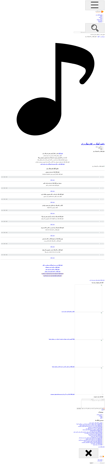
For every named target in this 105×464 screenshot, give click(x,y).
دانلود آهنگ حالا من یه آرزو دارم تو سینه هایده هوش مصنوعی (90, 426)
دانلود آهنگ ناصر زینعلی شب (96, 443)
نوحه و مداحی (99, 19)
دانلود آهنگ (61, 153)
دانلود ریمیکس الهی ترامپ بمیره (95, 422)
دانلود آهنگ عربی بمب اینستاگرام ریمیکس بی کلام (52, 265)
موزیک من (102, 36)
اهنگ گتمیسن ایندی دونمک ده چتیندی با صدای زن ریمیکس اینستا (89, 423)
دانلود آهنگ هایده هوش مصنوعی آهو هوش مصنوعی (92, 442)
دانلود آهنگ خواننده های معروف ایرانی (97, 280)
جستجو (91, 462)
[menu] (95, 5)
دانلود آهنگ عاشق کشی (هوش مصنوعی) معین (93, 441)
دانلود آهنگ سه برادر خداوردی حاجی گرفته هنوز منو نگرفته (90, 440)
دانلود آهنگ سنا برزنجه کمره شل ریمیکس (94, 438)
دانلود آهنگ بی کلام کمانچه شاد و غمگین (52, 271)
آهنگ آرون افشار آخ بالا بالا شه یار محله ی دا (93, 433)
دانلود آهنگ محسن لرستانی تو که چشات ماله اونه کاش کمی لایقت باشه (88, 431)
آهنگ (101, 16)
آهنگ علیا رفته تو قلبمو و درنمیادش (95, 427)
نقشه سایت (99, 460)
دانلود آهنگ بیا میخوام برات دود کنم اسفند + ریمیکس (52, 273)
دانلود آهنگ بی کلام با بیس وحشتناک (52, 267)
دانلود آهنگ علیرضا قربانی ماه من (95, 435)
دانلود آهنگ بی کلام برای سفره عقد (52, 269)
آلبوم (101, 18)
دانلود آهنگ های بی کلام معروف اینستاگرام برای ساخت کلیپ (52, 164)
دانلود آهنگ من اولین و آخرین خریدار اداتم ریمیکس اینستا (91, 425)
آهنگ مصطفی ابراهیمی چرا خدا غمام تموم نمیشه (92, 429)
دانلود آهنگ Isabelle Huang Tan (96, 430)
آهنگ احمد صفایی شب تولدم (96, 436)
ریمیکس (100, 17)
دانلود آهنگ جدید (99, 14)
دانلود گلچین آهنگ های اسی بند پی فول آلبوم (52, 275)
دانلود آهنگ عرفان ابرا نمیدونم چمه (95, 434)
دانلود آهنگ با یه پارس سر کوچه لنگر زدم (94, 428)
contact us (100, 21)
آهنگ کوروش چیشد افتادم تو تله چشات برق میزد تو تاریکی (90, 437)
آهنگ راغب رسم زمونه (97, 444)
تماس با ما (100, 20)
